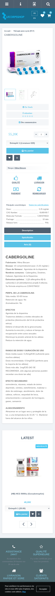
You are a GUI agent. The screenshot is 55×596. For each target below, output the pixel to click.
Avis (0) (27, 244)
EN (34, 18)
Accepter (43, 589)
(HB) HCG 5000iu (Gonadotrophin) (27, 494)
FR (34, 13)
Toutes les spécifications (39, 205)
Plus (24, 592)
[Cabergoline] (10, 94)
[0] (42, 16)
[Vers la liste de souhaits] (9, 158)
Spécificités (27, 237)
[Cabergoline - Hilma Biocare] (27, 62)
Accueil (7, 31)
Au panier (23, 514)
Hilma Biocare (20, 168)
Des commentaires (28, 122)
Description (27, 230)
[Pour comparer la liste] (17, 158)
